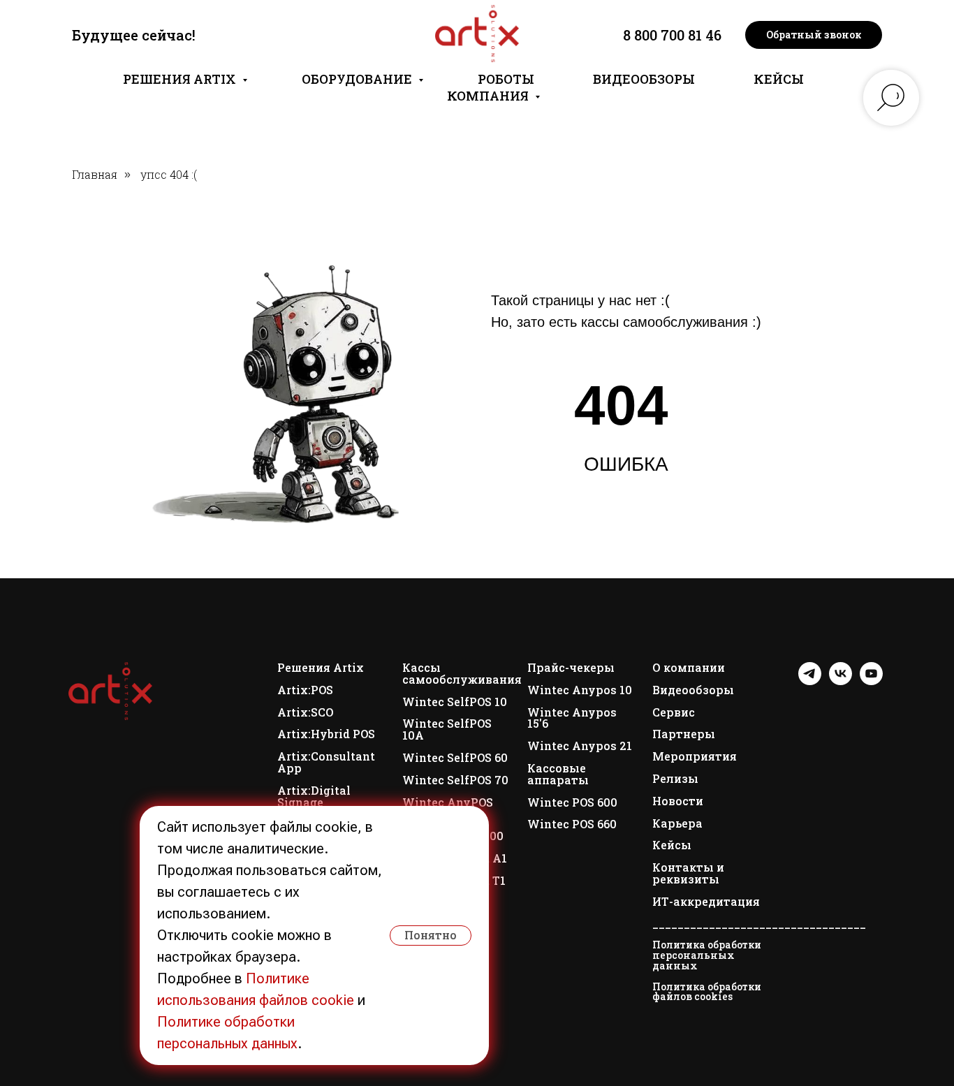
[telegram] (809, 681)
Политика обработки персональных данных (706, 955)
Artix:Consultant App (326, 763)
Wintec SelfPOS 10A (447, 730)
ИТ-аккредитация (706, 902)
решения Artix (181, 79)
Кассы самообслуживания (462, 674)
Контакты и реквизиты (688, 874)
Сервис (673, 713)
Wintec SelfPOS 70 (455, 780)
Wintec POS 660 (572, 824)
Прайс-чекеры (571, 668)
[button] (813, 35)
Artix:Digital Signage (314, 797)
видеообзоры (644, 79)
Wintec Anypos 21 (579, 746)
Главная (94, 174)
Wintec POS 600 (572, 803)
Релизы (675, 779)
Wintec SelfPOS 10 (454, 702)
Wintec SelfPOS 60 (455, 758)
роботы (506, 79)
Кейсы (671, 845)
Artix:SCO (305, 713)
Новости (677, 801)
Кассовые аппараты (558, 774)
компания (489, 95)
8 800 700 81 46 (672, 35)
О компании (688, 668)
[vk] (840, 681)
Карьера (677, 824)
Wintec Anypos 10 (579, 690)
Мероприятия (694, 757)
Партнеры (683, 734)
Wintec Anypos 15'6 (572, 719)
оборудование (358, 79)
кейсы (779, 79)
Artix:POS (305, 690)
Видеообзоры (693, 690)
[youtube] (871, 681)
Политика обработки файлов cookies (706, 992)
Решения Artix (320, 668)
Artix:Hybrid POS (326, 734)
